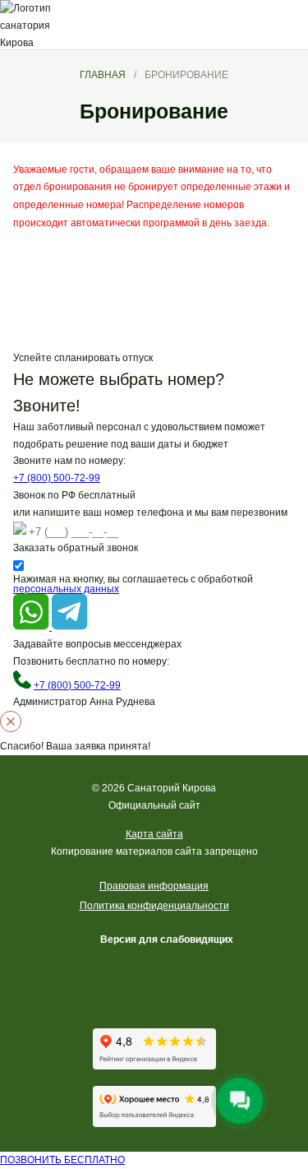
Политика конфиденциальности (154, 906)
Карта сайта (154, 834)
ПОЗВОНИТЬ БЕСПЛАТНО (62, 1160)
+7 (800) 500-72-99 (56, 478)
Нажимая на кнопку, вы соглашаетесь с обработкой (135, 584)
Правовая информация (154, 886)
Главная (103, 75)
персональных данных (66, 589)
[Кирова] (74, 24)
